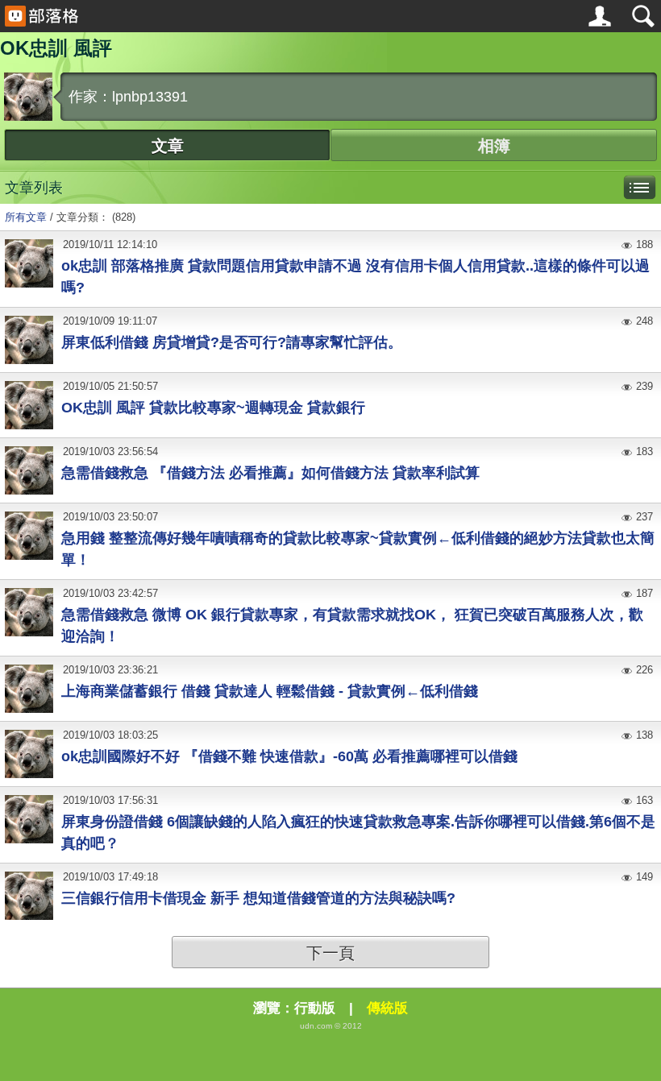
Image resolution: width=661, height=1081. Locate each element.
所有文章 (26, 217)
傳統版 (387, 1008)
